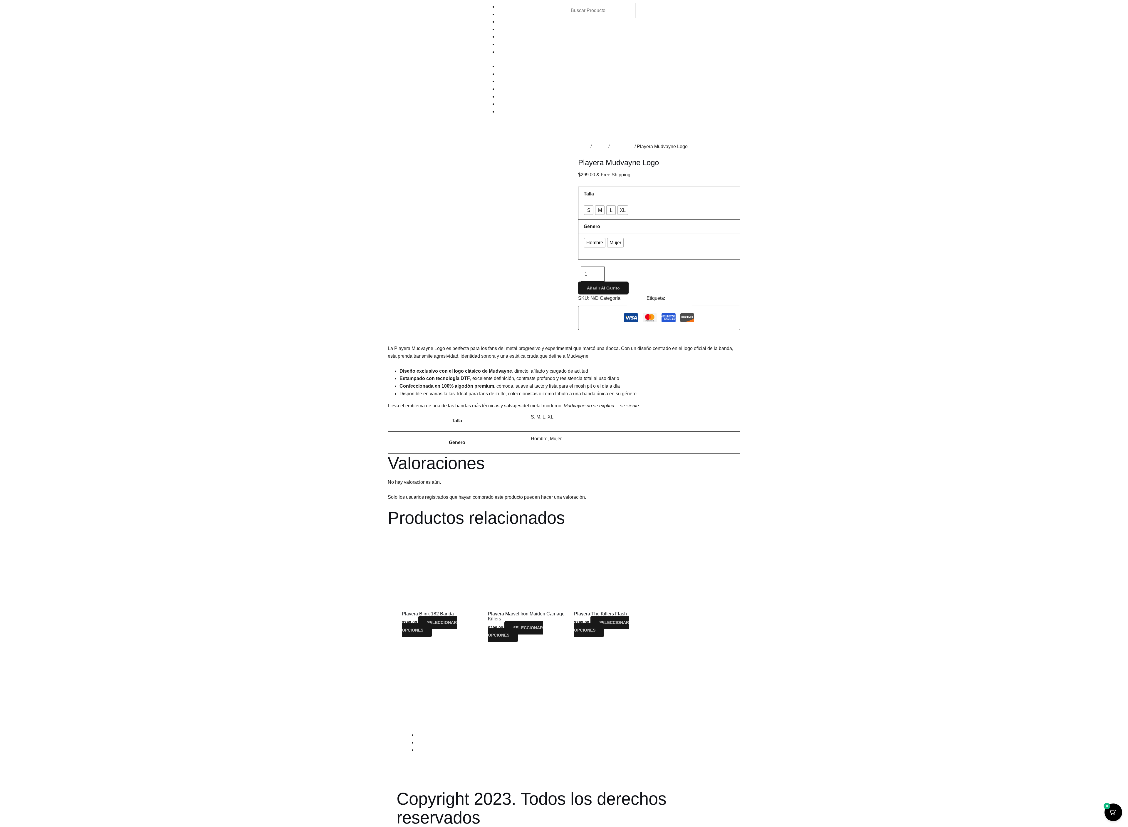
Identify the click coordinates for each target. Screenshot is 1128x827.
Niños (503, 51)
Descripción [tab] (414, 333)
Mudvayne (677, 298)
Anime (504, 14)
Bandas (505, 6)
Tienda (600, 146)
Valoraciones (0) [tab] (491, 333)
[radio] (588, 210)
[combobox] (601, 10)
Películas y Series (516, 21)
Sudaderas (508, 36)
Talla (589, 193)
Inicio (583, 146)
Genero (592, 226)
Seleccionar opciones (429, 626)
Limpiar (591, 252)
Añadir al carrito (603, 288)
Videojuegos (510, 29)
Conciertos (622, 146)
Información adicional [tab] (450, 333)
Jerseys (505, 44)
